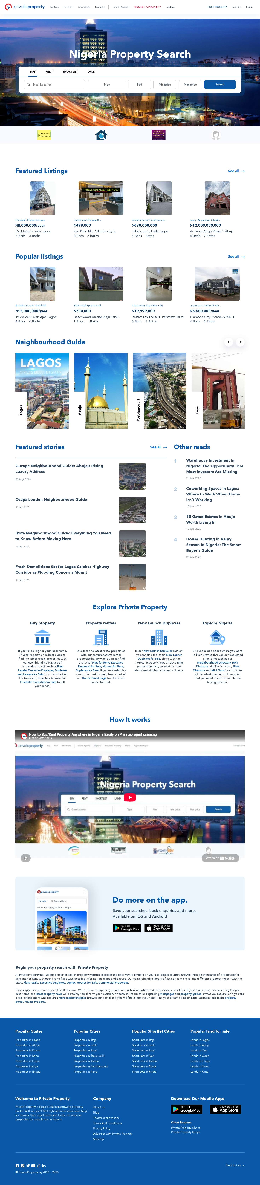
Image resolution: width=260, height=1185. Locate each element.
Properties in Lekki (85, 1045)
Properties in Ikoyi (85, 1051)
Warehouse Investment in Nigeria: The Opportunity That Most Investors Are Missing (214, 466)
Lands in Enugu (200, 1061)
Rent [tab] (49, 72)
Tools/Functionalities (106, 1118)
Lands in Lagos (200, 1040)
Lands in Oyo (198, 1051)
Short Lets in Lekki (143, 1045)
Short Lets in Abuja (144, 1066)
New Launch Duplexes (157, 651)
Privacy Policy (101, 1129)
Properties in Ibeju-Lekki (89, 1056)
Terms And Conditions (107, 1123)
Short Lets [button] (84, 7)
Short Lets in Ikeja (143, 1040)
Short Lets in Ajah (143, 1056)
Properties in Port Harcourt (91, 1066)
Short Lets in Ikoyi (143, 1051)
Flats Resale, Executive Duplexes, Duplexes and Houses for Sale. (42, 670)
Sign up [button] (237, 7)
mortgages (167, 994)
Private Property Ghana (186, 1128)
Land (91, 72)
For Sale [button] (54, 7)
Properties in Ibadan (87, 1061)
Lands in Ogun (199, 1056)
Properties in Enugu (27, 1072)
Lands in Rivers (200, 1066)
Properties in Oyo (26, 1066)
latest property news (49, 994)
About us (99, 1107)
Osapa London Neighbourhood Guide (51, 499)
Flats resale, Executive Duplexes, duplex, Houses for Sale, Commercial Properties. (76, 983)
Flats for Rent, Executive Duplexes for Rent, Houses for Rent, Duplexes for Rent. (100, 666)
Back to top (233, 1165)
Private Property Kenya (185, 1132)
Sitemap (98, 1139)
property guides (190, 994)
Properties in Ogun (27, 1061)
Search (219, 85)
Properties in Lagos (27, 1040)
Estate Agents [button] (121, 7)
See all (234, 171)
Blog (96, 1113)
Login (249, 7)
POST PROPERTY (218, 7)
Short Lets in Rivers (144, 1072)
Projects (99, 7)
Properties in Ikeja (85, 1040)
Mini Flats (217, 670)
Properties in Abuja (27, 1045)
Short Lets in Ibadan (145, 1061)
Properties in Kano (27, 1056)
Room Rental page (94, 678)
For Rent (68, 7)
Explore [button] (170, 7)
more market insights (72, 998)
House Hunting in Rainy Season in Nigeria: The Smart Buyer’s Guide (213, 545)
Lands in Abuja (199, 1045)
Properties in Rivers (27, 1051)
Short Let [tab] (70, 72)
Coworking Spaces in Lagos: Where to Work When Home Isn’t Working (213, 494)
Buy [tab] (33, 72)
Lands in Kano (199, 1072)
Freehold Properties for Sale (38, 682)
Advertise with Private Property (112, 1134)
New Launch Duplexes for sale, (160, 657)
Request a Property (147, 7)
